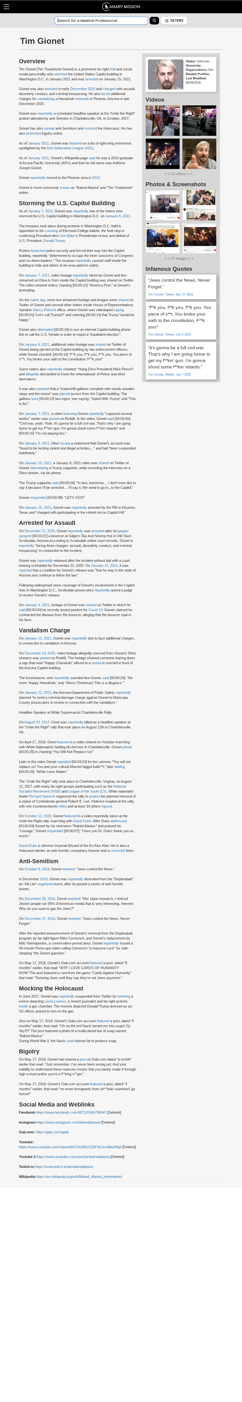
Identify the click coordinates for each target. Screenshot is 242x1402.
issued (65, 443)
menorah (82, 99)
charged (109, 89)
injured (107, 806)
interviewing (39, 468)
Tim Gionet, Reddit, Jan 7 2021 (169, 374)
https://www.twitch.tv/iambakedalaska (64, 1167)
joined (127, 747)
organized (46, 884)
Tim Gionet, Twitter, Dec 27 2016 (170, 294)
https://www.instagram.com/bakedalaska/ (68, 1122)
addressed (118, 821)
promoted (33, 133)
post (83, 1059)
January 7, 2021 (40, 211)
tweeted (68, 869)
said (92, 158)
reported (42, 389)
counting (52, 231)
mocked (90, 128)
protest (94, 796)
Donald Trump (54, 241)
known (65, 188)
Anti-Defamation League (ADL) (70, 148)
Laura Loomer (55, 1001)
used (70, 1041)
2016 (44, 879)
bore (34, 399)
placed (65, 394)
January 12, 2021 (104, 565)
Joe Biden (67, 236)
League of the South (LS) (87, 791)
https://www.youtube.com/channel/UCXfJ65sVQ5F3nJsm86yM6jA (70, 1147)
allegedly (32, 374)
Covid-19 (95, 610)
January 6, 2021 (117, 216)
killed (63, 806)
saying (119, 310)
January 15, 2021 (38, 507)
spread (50, 128)
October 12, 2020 (38, 816)
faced (105, 94)
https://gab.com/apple (52, 1132)
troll (113, 69)
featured (75, 143)
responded (38, 497)
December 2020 (82, 89)
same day (37, 300)
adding (120, 767)
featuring (70, 414)
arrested (92, 79)
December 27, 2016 (40, 919)
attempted (45, 329)
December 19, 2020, (40, 653)
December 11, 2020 (40, 531)
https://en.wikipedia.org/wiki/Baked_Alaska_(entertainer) (79, 1177)
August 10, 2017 (36, 722)
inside (24, 1006)
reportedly (45, 113)
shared (124, 300)
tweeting (124, 996)
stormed (61, 74)
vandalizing (46, 99)
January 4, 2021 (37, 605)
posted (54, 419)
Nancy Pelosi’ (43, 310)
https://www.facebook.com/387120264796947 (71, 1112)
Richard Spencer (42, 796)
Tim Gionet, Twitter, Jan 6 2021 (169, 334)
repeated (64, 762)
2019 (96, 178)
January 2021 (38, 143)
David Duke (82, 821)
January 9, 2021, (37, 443)
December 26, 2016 (40, 899)
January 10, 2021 (38, 463)
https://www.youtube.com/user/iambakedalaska (73, 1157)
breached (38, 251)
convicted (117, 851)
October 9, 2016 (37, 869)
